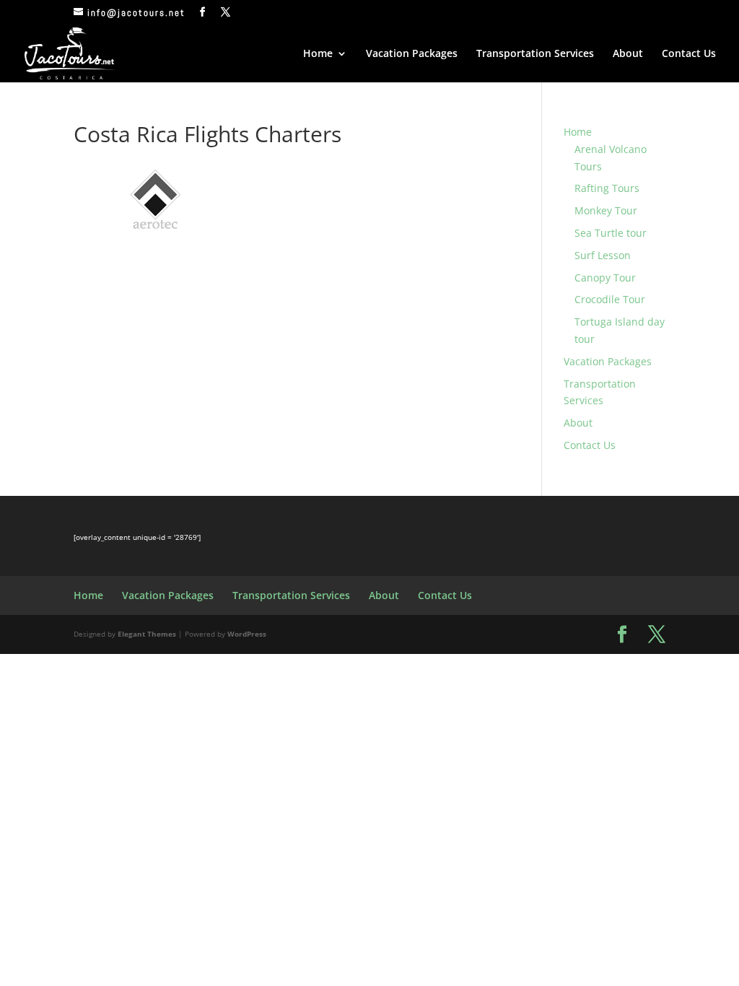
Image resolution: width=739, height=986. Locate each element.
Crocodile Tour (609, 299)
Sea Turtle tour (610, 233)
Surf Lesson (602, 255)
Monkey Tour (605, 210)
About (628, 54)
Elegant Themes (147, 634)
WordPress (246, 634)
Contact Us (689, 54)
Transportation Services (535, 54)
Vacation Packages (412, 54)
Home (318, 54)
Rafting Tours (606, 188)
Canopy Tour (605, 277)
